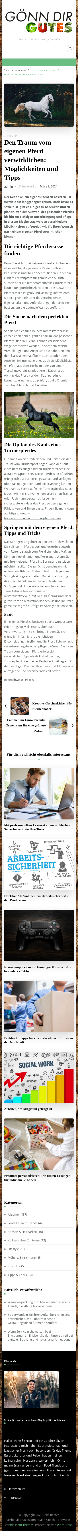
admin (8, 187)
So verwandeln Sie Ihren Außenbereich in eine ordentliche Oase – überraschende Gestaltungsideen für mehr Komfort (39, 1319)
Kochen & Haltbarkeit (22, 1232)
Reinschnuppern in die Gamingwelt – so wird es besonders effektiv (37, 969)
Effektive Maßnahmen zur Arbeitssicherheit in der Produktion (36, 898)
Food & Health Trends (23, 1223)
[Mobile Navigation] (39, 62)
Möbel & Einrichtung (22, 1258)
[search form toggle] (70, 48)
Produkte (14, 1266)
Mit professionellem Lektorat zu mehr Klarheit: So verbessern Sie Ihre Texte (37, 827)
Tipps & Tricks (17, 1275)
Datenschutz (16, 1489)
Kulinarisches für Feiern (24, 1240)
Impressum (15, 1498)
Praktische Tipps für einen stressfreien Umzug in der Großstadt (38, 1040)
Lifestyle (13, 1249)
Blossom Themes (22, 1525)
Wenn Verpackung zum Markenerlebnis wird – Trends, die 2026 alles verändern (39, 1304)
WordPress (64, 1525)
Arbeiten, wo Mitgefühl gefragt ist (28, 1109)
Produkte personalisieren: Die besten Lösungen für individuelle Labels (37, 1178)
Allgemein (11, 136)
